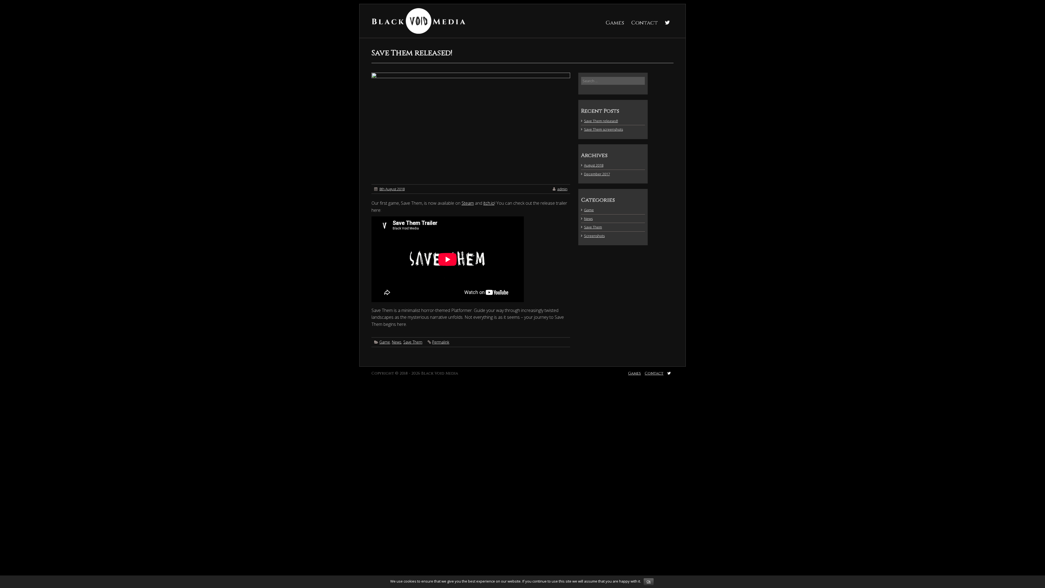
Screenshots (594, 235)
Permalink (440, 342)
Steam (468, 203)
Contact (644, 22)
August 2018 (593, 165)
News (396, 342)
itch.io (488, 203)
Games (615, 22)
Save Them (412, 342)
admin (562, 188)
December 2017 (597, 173)
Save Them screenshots (603, 129)
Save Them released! (601, 120)
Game (384, 342)
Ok (649, 582)
